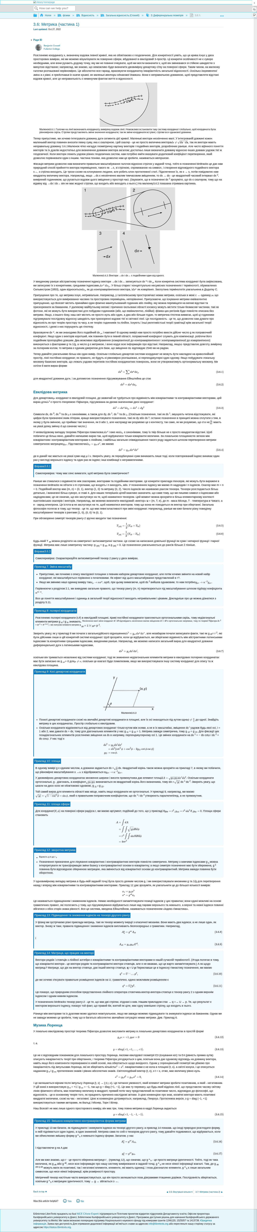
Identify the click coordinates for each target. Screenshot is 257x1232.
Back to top (38, 1191)
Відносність (88, 15)
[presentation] (52, 129)
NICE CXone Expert (88, 1214)
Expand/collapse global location (222, 14)
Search (36, 8)
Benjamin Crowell (52, 46)
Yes (70, 1201)
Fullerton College (52, 49)
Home (48, 15)
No (82, 1201)
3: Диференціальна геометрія (167, 15)
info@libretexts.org (158, 1223)
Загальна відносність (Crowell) (122, 15)
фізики (66, 15)
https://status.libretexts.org (57, 1227)
